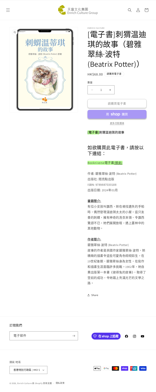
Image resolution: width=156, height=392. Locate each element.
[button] (8, 10)
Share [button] (94, 295)
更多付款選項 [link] (117, 123)
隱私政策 (60, 383)
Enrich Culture (24, 383)
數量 (90, 82)
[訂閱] (73, 335)
